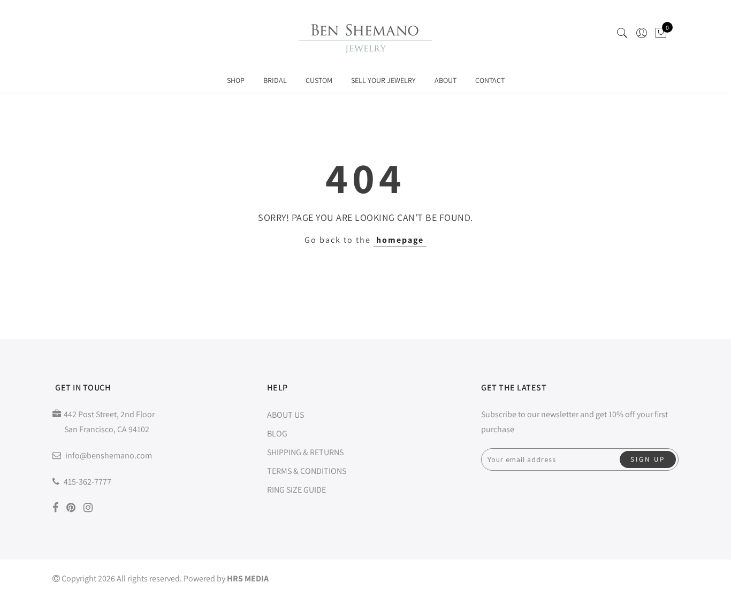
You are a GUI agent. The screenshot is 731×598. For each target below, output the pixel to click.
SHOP (236, 80)
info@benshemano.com (108, 455)
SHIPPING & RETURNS (305, 452)
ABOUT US (285, 414)
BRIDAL (275, 80)
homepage (400, 240)
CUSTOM (319, 80)
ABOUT (445, 80)
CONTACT (490, 80)
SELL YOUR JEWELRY (383, 80)
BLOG (277, 433)
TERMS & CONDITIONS (306, 471)
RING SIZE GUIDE (296, 489)
